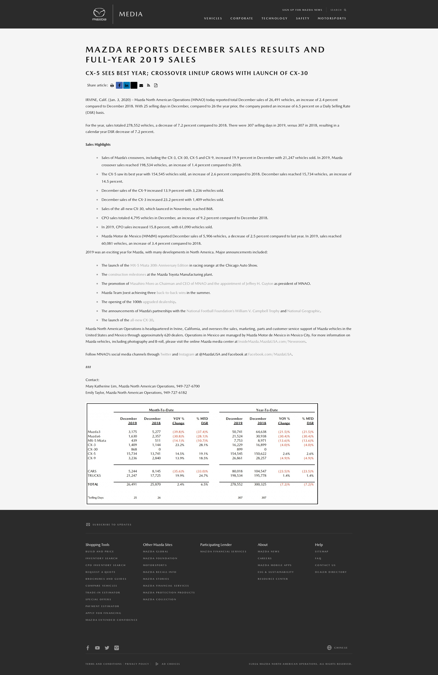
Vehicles (213, 18)
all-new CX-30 (141, 320)
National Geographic (303, 311)
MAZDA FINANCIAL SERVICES (166, 585)
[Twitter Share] (133, 85)
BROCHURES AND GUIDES (106, 578)
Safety (303, 18)
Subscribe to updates (112, 524)
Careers (265, 558)
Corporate (241, 18)
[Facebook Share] (119, 85)
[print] (112, 85)
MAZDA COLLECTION (159, 599)
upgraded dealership (159, 302)
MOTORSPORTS (155, 565)
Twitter (165, 354)
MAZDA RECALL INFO (160, 572)
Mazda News (269, 551)
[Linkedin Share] (126, 85)
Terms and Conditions (104, 663)
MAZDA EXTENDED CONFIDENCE (112, 619)
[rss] (148, 85)
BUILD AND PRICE (100, 551)
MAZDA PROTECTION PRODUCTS (169, 592)
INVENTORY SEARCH (102, 558)
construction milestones (127, 274)
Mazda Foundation (160, 558)
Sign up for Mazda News (302, 9)
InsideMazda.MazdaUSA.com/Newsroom (271, 341)
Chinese (341, 647)
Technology (275, 18)
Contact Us (325, 565)
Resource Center (273, 578)
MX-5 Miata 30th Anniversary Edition (159, 265)
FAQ (318, 558)
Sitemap (321, 551)
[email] (141, 85)
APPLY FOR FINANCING (103, 613)
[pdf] (155, 85)
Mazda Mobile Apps (275, 565)
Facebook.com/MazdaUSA (270, 354)
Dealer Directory (331, 572)
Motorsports (332, 18)
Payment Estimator (102, 606)
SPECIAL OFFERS (98, 599)
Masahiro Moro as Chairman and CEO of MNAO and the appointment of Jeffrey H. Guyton (201, 283)
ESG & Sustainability (276, 572)
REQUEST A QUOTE (101, 572)
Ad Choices (171, 663)
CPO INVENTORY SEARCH (106, 565)
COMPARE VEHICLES (101, 585)
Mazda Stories (156, 578)
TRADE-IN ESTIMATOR (103, 592)
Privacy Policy (137, 663)
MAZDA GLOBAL (155, 551)
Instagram (186, 354)
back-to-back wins (171, 293)
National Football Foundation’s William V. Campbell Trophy (233, 311)
